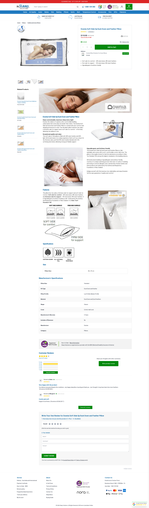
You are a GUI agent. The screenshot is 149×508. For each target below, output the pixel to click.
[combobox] (56, 7)
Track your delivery (22, 494)
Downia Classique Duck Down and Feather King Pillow (25, 149)
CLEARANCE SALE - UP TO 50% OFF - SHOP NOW (74, 1)
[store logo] (23, 6)
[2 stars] (52, 424)
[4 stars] (57, 424)
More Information (74, 343)
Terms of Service (80, 460)
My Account (20, 497)
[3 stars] (55, 424)
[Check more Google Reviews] (134, 504)
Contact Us (49, 492)
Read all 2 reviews (85, 407)
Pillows (24, 22)
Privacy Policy (50, 489)
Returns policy (21, 489)
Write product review (108, 363)
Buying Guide (49, 497)
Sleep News (49, 494)
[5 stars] (60, 424)
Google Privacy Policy (68, 460)
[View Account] (121, 7)
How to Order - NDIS (22, 486)
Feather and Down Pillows (34, 22)
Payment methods (22, 483)
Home (25, 12)
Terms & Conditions (51, 486)
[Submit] (77, 7)
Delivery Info (125, 42)
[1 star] (49, 424)
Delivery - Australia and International (27, 480)
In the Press (49, 483)
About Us (48, 480)
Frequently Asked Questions (25, 492)
